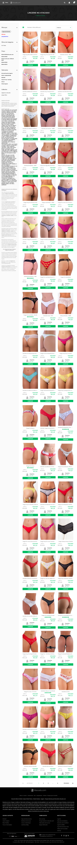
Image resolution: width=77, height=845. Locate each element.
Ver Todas (4, 45)
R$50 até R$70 (4, 64)
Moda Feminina (36, 799)
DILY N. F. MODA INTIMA (6, 75)
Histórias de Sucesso (26, 821)
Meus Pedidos (6, 822)
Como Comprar (6, 821)
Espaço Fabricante (43, 824)
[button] (30, 278)
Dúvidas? (5, 819)
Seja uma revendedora (62, 821)
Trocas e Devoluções (7, 824)
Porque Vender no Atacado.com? (46, 821)
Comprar (30, 65)
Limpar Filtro (4, 95)
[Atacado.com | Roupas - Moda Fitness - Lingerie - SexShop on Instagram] (64, 835)
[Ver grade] (23, 27)
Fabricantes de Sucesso (44, 822)
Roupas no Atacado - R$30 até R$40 (8, 59)
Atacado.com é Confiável (62, 822)
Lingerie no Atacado (6, 92)
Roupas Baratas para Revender (52, 799)
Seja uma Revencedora (26, 819)
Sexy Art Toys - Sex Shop (6, 79)
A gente (59, 819)
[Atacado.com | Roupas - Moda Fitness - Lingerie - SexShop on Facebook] (62, 835)
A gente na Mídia (61, 824)
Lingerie (42, 799)
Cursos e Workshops (26, 822)
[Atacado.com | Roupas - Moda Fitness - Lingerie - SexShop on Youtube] (66, 835)
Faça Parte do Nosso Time (63, 826)
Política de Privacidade (62, 828)
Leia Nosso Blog (24, 824)
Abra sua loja (42, 819)
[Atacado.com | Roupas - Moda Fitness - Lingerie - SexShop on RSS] (69, 835)
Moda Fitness (30, 799)
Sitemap (59, 830)
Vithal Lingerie (5, 83)
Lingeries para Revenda (6, 234)
